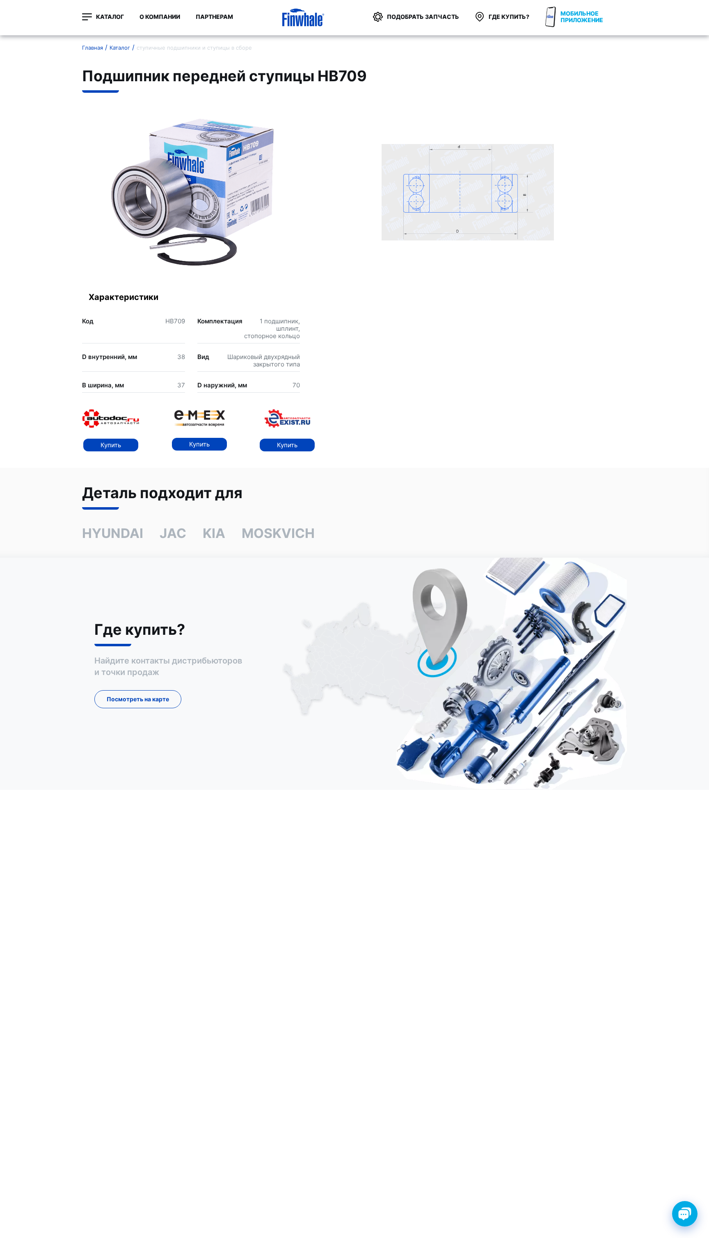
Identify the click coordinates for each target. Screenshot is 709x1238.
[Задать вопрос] (685, 1214)
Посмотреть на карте (138, 699)
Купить (111, 445)
